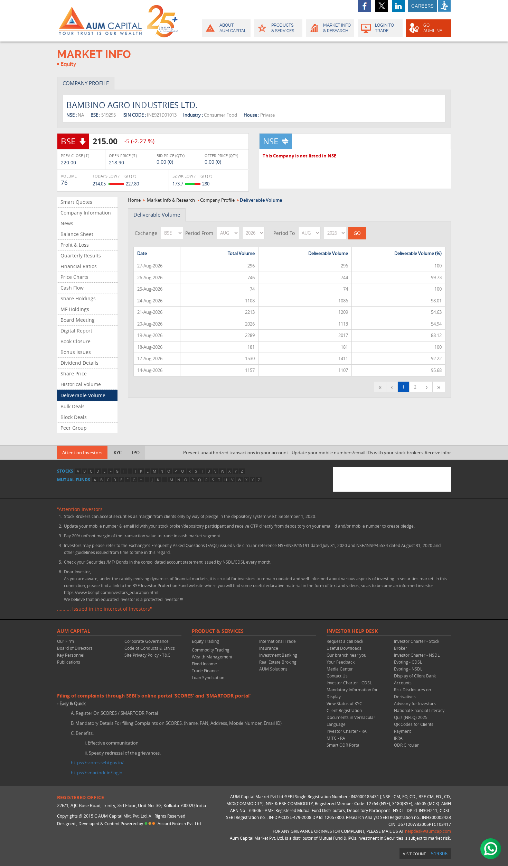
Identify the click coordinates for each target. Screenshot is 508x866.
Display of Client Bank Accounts (415, 679)
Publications (68, 662)
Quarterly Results (80, 255)
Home (134, 200)
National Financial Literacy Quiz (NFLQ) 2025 (419, 714)
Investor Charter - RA (347, 731)
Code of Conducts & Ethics (149, 648)
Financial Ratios (78, 266)
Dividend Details (79, 362)
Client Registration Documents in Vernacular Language (351, 717)
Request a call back (345, 641)
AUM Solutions (273, 669)
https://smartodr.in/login (96, 772)
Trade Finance (205, 670)
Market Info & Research (171, 200)
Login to (384, 28)
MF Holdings (74, 309)
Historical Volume (80, 384)
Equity (68, 64)
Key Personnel (70, 655)
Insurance (268, 648)
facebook (364, 6)
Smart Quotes (76, 202)
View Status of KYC (344, 703)
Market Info (337, 28)
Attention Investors (82, 452)
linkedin (398, 6)
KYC (118, 452)
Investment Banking (278, 655)
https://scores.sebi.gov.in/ (97, 762)
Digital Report (76, 330)
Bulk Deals (72, 406)
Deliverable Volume (82, 395)
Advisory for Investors (415, 703)
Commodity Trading (210, 650)
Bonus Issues (75, 352)
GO (432, 28)
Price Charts (74, 277)
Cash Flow (72, 287)
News (66, 223)
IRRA (398, 738)
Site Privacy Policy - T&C (147, 655)
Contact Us (337, 675)
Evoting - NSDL (408, 669)
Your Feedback (341, 662)
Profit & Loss (74, 244)
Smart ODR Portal (343, 745)
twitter (381, 6)
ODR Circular (406, 745)
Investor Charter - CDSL (349, 682)
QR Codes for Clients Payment (413, 727)
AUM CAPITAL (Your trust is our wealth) (100, 20)
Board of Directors (75, 648)
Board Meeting (77, 320)
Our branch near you (346, 655)
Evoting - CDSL (408, 662)
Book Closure (75, 341)
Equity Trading (205, 641)
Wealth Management (212, 656)
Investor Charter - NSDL (417, 655)
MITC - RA (336, 738)
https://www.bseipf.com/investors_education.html (111, 592)
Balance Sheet (76, 234)
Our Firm (65, 641)
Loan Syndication (208, 677)
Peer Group (73, 428)
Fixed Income (204, 663)
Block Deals (73, 417)
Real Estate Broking (278, 662)
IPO (136, 452)
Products (282, 28)
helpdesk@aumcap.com (428, 831)
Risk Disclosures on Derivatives (412, 693)
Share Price (73, 373)
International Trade (277, 641)
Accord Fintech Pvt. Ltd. (180, 823)
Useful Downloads (344, 648)
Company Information (85, 212)
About (232, 28)
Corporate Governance (146, 641)
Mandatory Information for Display (352, 693)
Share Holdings (78, 298)
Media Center (340, 669)
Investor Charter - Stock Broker (416, 644)
